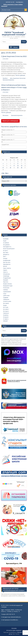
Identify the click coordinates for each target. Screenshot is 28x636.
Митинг (5, 266)
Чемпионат (6, 313)
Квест (4, 256)
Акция (4, 241)
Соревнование (7, 291)
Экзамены (5, 315)
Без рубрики (6, 244)
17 (14, 165)
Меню (15, 47)
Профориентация (7, 285)
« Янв (2, 173)
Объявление (6, 274)
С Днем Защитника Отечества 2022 (14, 56)
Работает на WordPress (9, 632)
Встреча (5, 250)
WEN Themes (15, 634)
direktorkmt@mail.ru (16, 617)
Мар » (7, 173)
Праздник (5, 78)
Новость (5, 272)
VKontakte (14, 628)
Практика (5, 282)
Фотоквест (6, 309)
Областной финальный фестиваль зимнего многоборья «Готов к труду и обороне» (14, 87)
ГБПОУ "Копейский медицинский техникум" (14, 33)
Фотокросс (6, 311)
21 (3, 167)
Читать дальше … (20, 75)
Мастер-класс (6, 262)
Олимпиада (6, 276)
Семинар (5, 289)
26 (21, 167)
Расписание (6, 287)
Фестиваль (5, 115)
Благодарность (7, 246)
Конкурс (5, 258)
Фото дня (5, 307)
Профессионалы (7, 284)
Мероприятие (6, 264)
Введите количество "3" (8, 139)
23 (10, 167)
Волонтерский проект (9, 248)
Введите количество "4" (8, 134)
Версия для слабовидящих (10, 120)
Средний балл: (5, 144)
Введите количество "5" (8, 129)
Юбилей (5, 321)
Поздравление (7, 278)
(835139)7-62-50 (10, 2)
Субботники (6, 295)
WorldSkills (5, 239)
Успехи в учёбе (7, 301)
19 (21, 165)
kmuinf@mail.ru (19, 2)
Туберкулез (6, 299)
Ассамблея (6, 242)
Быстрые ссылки (6, 9)
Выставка (5, 252)
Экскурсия (5, 317)
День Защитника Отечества (17, 78)
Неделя (5, 270)
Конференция (6, 260)
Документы (6, 254)
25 (17, 167)
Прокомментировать (8, 80)
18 (17, 165)
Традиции (5, 297)
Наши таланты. (7, 268)
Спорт (4, 293)
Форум (5, 305)
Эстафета (5, 319)
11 (17, 163)
